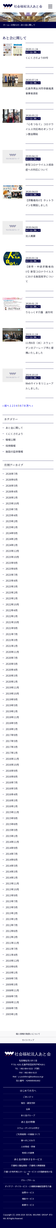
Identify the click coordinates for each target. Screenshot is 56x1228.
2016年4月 (12, 794)
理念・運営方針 (28, 1102)
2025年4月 (12, 515)
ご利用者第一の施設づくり (28, 1134)
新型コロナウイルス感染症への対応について (40, 167)
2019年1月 (12, 711)
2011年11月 (12, 942)
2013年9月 (12, 895)
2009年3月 (12, 984)
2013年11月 (12, 883)
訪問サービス (28, 1192)
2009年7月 (12, 978)
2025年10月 (12, 503)
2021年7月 (12, 634)
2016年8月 (12, 776)
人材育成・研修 (28, 1146)
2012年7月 (12, 925)
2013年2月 (12, 913)
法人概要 (30, 236)
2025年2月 (12, 521)
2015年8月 (12, 824)
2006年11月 (12, 1002)
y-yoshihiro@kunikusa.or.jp (30, 1076)
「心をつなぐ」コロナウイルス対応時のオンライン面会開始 (40, 129)
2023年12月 (12, 550)
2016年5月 (12, 788)
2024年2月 (12, 539)
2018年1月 (12, 729)
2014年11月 (12, 841)
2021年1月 (12, 645)
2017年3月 (12, 746)
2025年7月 (12, 509)
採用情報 (11, 445)
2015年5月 (12, 829)
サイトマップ (28, 1040)
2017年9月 (12, 734)
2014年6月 (12, 859)
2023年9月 (12, 562)
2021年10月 (12, 622)
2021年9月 (12, 628)
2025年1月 (12, 527)
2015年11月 (12, 812)
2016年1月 (12, 806)
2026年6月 (12, 479)
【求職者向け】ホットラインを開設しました (40, 202)
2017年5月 (12, 741)
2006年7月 (12, 1008)
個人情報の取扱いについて (28, 1033)
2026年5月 (12, 485)
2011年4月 (12, 954)
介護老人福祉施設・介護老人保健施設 (28, 1165)
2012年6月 (12, 930)
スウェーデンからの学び (28, 1128)
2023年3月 (12, 586)
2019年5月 (12, 705)
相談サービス (28, 1198)
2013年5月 (12, 907)
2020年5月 (12, 663)
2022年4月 (12, 610)
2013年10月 (12, 889)
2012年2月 (12, 937)
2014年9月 (12, 847)
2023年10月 (12, 556)
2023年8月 (12, 568)
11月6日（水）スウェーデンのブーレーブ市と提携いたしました (40, 348)
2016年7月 (12, 782)
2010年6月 (12, 966)
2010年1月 (12, 972)
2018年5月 (12, 723)
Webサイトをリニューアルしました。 (40, 385)
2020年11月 (12, 651)
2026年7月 (12, 473)
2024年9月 (12, 533)
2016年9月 (12, 770)
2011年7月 (12, 948)
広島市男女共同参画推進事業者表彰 (40, 90)
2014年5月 (12, 865)
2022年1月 (12, 616)
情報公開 (11, 439)
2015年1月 (12, 835)
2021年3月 (12, 640)
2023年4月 (12, 580)
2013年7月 (12, 901)
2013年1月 (12, 919)
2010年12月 (12, 960)
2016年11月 (12, 758)
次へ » (29, 405)
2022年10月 (12, 604)
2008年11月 (12, 990)
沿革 (28, 1109)
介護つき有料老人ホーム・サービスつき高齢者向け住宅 (28, 1172)
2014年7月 (12, 853)
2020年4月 (12, 669)
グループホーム (28, 1180)
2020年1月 (12, 681)
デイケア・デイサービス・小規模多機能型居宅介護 (28, 1186)
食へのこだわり (28, 1140)
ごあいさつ (28, 1096)
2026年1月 (12, 497)
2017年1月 (12, 752)
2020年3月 (12, 675)
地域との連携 (28, 1152)
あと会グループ (28, 1115)
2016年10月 (12, 764)
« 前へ (5, 405)
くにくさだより (14, 433)
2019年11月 (12, 687)
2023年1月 (12, 598)
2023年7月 (12, 574)
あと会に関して (14, 427)
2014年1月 (12, 877)
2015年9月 (12, 818)
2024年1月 (12, 545)
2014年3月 (12, 871)
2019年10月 (12, 693)
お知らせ (15, 24)
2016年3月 (12, 800)
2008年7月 (12, 996)
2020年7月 (12, 657)
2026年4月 (12, 491)
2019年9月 (12, 699)
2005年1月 (12, 1014)
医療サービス (28, 1204)
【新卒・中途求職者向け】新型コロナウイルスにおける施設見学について (40, 274)
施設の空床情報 (14, 451)
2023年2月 (12, 592)
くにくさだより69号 (37, 58)
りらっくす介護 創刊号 (39, 312)
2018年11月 (12, 717)
